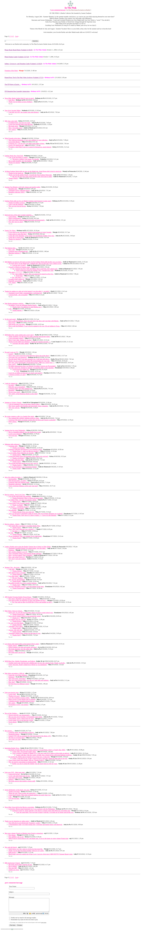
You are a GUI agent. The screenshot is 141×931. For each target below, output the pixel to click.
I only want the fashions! (15, 204)
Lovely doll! (12, 694)
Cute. (10, 309)
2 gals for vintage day (11, 383)
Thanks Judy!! (16, 461)
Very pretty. (11, 703)
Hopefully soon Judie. (15, 281)
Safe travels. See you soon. (16, 324)
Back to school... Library (12, 524)
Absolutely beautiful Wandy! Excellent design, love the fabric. (27, 548)
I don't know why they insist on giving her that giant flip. (25, 849)
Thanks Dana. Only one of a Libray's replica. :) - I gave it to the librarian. (34, 515)
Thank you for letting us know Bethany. (20, 102)
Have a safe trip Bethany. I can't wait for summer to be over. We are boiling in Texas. (34, 326)
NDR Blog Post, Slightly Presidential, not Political (20, 661)
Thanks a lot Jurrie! (18, 508)
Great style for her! (14, 774)
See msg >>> (16, 531)
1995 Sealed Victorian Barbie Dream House (18, 597)
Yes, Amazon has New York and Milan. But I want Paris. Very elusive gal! (34, 269)
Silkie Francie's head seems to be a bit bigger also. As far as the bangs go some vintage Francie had (38, 838)
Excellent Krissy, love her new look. (19, 122)
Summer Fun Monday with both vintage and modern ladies (22, 187)
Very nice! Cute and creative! (17, 559)
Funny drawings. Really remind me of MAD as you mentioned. (27, 664)
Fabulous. (11, 550)
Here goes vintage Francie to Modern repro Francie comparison (24, 833)
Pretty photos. (12, 421)
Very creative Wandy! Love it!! (17, 552)
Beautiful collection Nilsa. (16, 460)
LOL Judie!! (12, 282)
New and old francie (11, 847)
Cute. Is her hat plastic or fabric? (18, 157)
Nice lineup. (12, 835)
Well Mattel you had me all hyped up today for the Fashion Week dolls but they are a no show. (33, 262)
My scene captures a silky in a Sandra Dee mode (19, 416)
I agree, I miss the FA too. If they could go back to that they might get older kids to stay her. (39, 758)
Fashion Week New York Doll (14, 156)
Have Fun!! (11, 322)
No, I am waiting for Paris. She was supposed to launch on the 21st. (33, 274)
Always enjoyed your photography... (19, 715)
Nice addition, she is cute (16, 837)
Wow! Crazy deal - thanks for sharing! (20, 340)
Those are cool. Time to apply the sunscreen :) (22, 793)
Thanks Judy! (16, 501)
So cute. (10, 533)
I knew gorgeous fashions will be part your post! (23, 486)
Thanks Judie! (16, 468)
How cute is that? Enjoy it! (16, 557)
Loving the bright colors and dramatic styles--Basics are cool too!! (28, 456)
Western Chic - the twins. (12, 567)
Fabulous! (11, 677)
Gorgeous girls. (13, 446)
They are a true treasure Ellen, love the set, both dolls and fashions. (28, 680)
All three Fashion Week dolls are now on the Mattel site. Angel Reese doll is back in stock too (33, 171)
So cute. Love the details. (16, 623)
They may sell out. (14, 408)
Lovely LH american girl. (16, 145)
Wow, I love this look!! (15, 128)
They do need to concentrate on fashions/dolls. (22, 762)
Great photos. (12, 216)
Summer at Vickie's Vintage (13, 402)
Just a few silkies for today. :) (13, 477)
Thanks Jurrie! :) (17, 465)
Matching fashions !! (14, 253)
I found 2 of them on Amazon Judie (19, 267)
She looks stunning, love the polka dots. (20, 649)
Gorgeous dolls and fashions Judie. (19, 482)
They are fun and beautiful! (16, 579)
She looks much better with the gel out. (20, 864)
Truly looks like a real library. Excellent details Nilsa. (24, 526)
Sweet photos (12, 722)
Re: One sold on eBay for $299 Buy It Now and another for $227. (32, 602)
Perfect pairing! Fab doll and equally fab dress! (22, 647)
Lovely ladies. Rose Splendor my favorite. (21, 453)
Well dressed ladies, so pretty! (17, 480)
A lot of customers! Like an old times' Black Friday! (24, 404)
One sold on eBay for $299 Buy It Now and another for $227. (27, 600)
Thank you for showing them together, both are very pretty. (26, 850)
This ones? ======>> (15, 272)
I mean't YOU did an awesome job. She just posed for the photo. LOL (29, 736)
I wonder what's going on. (16, 279)
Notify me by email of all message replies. (23, 918)
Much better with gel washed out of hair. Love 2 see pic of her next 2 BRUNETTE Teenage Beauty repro (40, 854)
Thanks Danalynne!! (18, 588)
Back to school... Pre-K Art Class (15, 494)
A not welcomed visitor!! (16, 338)
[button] (24, 914)
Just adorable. (12, 510)
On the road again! (10, 319)
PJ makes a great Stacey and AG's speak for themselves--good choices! (29, 147)
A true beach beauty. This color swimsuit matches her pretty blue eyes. (29, 795)
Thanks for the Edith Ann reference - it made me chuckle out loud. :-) (29, 342)
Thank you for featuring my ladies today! (17, 821)
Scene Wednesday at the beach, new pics (17, 790)
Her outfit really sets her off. (16, 652)
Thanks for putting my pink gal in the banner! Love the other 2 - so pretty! (27, 291)
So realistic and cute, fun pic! (17, 619)
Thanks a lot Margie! (18, 448)
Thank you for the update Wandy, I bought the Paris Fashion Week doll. (30, 175)
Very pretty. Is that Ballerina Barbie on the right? (23, 394)
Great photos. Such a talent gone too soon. (21, 718)
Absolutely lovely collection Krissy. (19, 190)
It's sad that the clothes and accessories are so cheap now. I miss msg (29, 757)
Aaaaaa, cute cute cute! (15, 630)
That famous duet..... (11, 248)
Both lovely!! (12, 852)
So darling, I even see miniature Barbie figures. (22, 305)
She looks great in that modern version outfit (21, 781)
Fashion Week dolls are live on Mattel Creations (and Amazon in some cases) (28, 201)
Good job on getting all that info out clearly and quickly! (25, 373)
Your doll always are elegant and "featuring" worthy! (24, 823)
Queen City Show (10, 230)
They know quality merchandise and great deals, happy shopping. (28, 406)
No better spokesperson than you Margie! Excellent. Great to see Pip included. (32, 366)
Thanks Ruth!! (16, 581)
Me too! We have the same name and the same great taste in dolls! (32, 176)
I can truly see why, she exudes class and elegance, (23, 112)
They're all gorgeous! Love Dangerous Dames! (22, 467)
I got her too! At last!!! (19, 265)
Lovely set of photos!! (15, 434)
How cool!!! (12, 364)
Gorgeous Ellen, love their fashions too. (20, 388)
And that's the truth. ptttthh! (20, 343)
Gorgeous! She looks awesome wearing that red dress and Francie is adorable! (32, 420)
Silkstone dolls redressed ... (13, 444)
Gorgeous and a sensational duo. (18, 251)
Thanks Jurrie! (16, 631)
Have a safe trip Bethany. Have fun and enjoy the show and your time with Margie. (33, 321)
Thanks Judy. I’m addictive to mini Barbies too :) (27, 307)
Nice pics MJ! (12, 868)
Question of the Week (11, 70)
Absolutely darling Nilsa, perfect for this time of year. (24, 633)
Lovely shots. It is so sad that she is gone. (20, 720)
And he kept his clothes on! (20, 369)
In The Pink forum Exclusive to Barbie (78, 10)
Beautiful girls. (12, 189)
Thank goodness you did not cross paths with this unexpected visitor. (29, 336)
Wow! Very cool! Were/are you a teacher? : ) (21, 529)
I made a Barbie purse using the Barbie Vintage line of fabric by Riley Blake (28, 546)
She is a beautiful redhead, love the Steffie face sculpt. (24, 432)
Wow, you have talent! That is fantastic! (20, 555)
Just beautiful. (12, 479)
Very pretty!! (12, 129)
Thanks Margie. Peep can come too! (23, 512)
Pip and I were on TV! (11, 352)
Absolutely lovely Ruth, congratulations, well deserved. (25, 293)
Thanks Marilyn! (17, 574)
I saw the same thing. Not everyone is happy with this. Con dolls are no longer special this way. (45, 812)
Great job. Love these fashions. (18, 675)
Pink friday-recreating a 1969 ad (14, 673)
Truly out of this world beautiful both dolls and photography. (26, 220)
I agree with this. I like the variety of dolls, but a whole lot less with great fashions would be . (44, 755)
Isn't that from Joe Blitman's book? (18, 684)
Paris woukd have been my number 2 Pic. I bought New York (34, 270)
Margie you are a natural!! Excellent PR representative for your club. (29, 361)
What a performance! (14, 218)
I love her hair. (12, 435)
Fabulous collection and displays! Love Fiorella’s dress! (25, 449)
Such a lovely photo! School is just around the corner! (24, 616)
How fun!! (11, 682)
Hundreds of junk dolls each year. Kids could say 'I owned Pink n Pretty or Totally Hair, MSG (36, 750)
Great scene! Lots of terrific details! (19, 503)
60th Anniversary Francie (12, 863)
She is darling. (12, 866)
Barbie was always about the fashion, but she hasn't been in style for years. (34, 763)
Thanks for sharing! (14, 162)
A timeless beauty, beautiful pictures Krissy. (21, 701)
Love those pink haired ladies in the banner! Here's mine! (22, 644)
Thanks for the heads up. (15, 173)
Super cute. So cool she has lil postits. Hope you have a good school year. (30, 612)
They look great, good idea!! (17, 678)
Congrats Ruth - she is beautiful (18, 295)
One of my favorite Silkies (13, 110)
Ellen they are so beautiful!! (16, 387)
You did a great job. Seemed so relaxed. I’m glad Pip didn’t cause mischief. (31, 368)
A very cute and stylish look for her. (19, 776)
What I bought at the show (13, 138)
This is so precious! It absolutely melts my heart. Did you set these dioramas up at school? (35, 513)
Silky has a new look (11, 121)
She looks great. (13, 126)
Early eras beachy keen (12, 692)
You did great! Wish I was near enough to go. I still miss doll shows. (29, 359)
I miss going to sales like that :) (17, 234)
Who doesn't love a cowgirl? (17, 572)
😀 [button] (30, 913)
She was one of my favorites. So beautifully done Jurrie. (25, 717)
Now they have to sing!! (15, 222)
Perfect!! (11, 651)
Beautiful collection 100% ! (16, 192)
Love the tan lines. (14, 798)
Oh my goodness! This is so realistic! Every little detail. (25, 536)
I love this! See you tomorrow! (17, 357)
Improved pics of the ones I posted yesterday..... (19, 215)
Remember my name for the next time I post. (24, 919)
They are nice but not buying (17, 206)
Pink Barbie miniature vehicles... (14, 303)
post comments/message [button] (58, 10)
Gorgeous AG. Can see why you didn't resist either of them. (26, 143)
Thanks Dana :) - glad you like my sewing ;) (25, 451)
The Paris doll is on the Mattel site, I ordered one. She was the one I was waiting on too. (35, 263)
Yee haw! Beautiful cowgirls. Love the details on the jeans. (26, 586)
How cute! (11, 249)
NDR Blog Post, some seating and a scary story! (19, 335)
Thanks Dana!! (16, 538)
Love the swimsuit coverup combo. (19, 698)
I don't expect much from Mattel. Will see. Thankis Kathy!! (26, 760)
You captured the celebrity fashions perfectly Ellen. (23, 418)
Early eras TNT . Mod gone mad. (15, 772)
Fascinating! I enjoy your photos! (18, 704)
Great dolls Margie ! (14, 142)
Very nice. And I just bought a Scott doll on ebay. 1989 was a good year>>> (31, 362)
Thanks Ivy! (16, 618)
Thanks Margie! (17, 534)
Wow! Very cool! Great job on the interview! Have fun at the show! (28, 355)
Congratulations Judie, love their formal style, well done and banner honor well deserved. (35, 824)
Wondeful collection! (14, 484)
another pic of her (13, 870)
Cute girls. (11, 569)
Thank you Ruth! (17, 505)
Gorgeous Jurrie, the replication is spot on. (21, 732)
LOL (17, 371)
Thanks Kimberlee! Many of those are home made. (27, 498)
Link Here (11, 100)
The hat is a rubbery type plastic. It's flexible (25, 159)
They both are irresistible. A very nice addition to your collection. (28, 140)
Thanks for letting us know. (16, 202)
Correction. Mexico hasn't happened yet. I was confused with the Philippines (31, 809)
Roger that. (19, 275)
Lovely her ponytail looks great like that (20, 124)
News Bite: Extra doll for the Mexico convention (19, 807)
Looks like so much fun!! (16, 237)
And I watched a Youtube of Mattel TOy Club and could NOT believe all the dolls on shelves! (40, 753)
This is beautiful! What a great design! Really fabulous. (25, 553)
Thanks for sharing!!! (15, 239)
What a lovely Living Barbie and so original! (21, 699)
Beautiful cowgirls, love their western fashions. (22, 583)
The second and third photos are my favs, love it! (23, 463)
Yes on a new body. (14, 392)
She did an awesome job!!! (16, 737)
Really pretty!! (12, 645)
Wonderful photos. (14, 734)
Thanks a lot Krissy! (18, 458)
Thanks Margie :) (17, 310)
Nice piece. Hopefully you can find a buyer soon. (23, 599)
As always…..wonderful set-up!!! (18, 507)
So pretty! (11, 385)
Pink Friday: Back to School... (14, 611)
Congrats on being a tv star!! (17, 374)
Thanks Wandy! (13, 178)
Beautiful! (11, 390)
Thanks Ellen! (16, 454)
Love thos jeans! (13, 576)
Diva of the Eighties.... (11, 713)
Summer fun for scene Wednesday (15, 430)
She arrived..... (9, 731)
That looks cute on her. (15, 777)
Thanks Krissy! (17, 621)
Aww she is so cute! (14, 739)
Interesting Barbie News (12, 748)
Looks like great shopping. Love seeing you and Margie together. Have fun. (31, 236)
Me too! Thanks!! (17, 578)
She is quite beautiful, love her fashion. (20, 161)
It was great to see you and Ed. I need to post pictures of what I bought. (30, 232)
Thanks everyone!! (14, 696)
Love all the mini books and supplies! (19, 496)
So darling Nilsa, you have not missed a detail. (22, 500)
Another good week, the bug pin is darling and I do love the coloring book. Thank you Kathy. (36, 663)
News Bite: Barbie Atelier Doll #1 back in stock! (19, 98)
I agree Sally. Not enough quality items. (24, 751)
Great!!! (10, 354)
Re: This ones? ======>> (20, 277)
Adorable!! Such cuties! (15, 626)
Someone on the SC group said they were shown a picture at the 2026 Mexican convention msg (41, 810)
